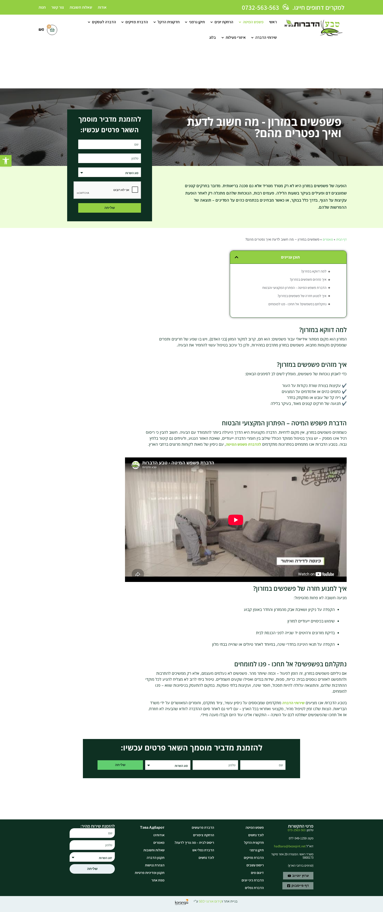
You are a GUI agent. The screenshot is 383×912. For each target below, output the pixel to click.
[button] (6, 161)
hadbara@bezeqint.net (290, 846)
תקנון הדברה (155, 857)
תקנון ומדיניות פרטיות (149, 872)
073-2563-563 (296, 830)
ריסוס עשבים (255, 865)
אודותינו (158, 835)
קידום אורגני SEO (210, 901)
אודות (102, 7)
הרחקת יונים (224, 21)
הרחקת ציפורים (203, 835)
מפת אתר (157, 880)
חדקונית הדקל (169, 21)
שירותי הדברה (266, 37)
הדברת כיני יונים (253, 880)
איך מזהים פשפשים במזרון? (308, 279)
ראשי (273, 21)
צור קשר (57, 7)
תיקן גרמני (197, 21)
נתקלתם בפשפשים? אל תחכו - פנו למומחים (297, 304)
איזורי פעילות (236, 37)
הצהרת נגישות (154, 865)
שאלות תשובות (81, 7)
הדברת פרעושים (203, 827)
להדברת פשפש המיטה (243, 444)
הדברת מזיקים (136, 21)
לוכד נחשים (256, 835)
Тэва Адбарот (152, 827)
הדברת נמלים (254, 887)
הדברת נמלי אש (203, 850)
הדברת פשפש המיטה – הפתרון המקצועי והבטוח (294, 287)
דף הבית (341, 239)
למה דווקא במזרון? (313, 271)
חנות (42, 7)
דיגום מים (257, 872)
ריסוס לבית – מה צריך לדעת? (194, 842)
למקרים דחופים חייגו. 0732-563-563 (293, 7)
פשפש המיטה (253, 21)
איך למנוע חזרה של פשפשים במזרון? (301, 296)
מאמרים (328, 239)
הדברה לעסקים (104, 21)
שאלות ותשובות (153, 850)
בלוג (212, 37)
